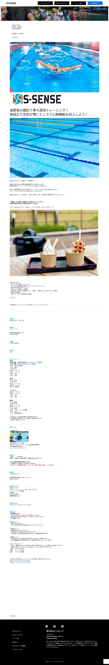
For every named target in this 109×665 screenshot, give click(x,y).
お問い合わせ (95, 3)
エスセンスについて (45, 3)
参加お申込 (15, 37)
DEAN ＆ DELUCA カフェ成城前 (27, 364)
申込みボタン (13, 505)
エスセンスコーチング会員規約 (19, 645)
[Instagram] (54, 626)
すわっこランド (14, 329)
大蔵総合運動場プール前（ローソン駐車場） (30, 362)
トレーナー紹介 (78, 3)
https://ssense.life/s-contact (22, 560)
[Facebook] (46, 626)
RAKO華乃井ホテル (15, 474)
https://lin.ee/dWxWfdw (23, 562)
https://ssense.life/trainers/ (18, 448)
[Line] (62, 626)
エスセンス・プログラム (61, 3)
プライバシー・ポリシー (17, 649)
